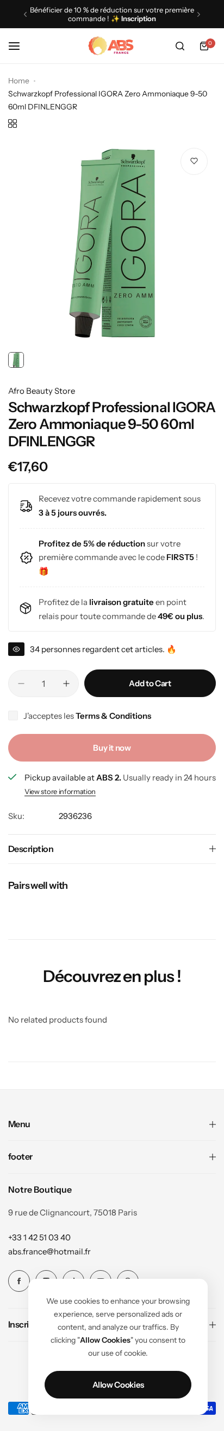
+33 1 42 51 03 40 (39, 1237)
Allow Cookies (118, 1385)
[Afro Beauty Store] (112, 46)
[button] (25, 14)
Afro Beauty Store (41, 391)
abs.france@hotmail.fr (49, 1251)
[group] (112, 243)
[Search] (180, 46)
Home (18, 81)
